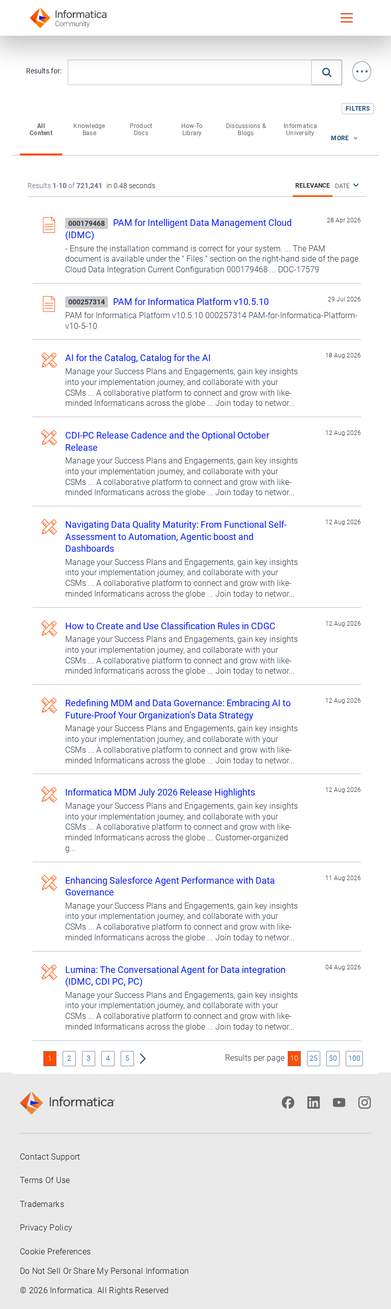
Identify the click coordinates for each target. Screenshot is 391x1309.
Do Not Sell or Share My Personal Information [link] (104, 1271)
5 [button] (127, 1058)
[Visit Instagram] (364, 1102)
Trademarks (42, 1204)
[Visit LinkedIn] (313, 1102)
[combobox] (190, 73)
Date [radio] (342, 186)
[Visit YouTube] (339, 1102)
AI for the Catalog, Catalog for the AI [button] (138, 357)
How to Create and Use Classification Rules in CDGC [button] (170, 626)
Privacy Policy (46, 1228)
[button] (361, 71)
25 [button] (314, 1058)
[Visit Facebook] (288, 1102)
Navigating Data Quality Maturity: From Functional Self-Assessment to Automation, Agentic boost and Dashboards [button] (176, 536)
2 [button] (69, 1058)
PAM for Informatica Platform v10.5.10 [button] (191, 301)
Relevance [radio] (312, 185)
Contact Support (50, 1157)
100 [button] (354, 1058)
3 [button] (89, 1058)
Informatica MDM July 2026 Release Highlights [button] (160, 792)
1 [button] (50, 1058)
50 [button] (333, 1058)
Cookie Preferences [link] (55, 1251)
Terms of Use (45, 1180)
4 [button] (108, 1058)
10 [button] (294, 1058)
